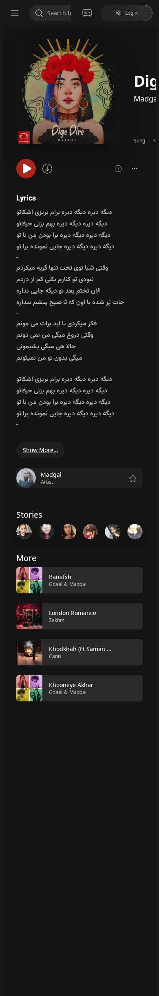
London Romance (72, 613)
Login (131, 12)
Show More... (40, 450)
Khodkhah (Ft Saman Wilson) (88, 649)
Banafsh (60, 577)
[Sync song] (47, 168)
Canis (55, 656)
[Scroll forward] (150, 530)
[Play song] (26, 168)
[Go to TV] (87, 13)
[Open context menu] (134, 168)
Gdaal (55, 584)
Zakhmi (57, 620)
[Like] (131, 581)
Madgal (77, 584)
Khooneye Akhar (71, 685)
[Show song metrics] (118, 168)
